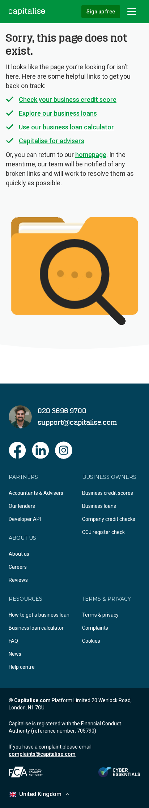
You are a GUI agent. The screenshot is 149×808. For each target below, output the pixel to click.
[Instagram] (63, 450)
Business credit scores (107, 493)
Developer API (25, 519)
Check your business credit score (67, 99)
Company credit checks (108, 519)
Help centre (22, 667)
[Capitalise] (27, 11)
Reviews (18, 580)
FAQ (13, 641)
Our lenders (22, 506)
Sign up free (100, 11)
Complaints (95, 628)
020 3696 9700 (62, 411)
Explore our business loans (58, 113)
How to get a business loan (39, 615)
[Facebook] (17, 450)
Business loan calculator (36, 628)
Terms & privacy (100, 615)
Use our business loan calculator (66, 127)
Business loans (99, 506)
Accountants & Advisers (36, 493)
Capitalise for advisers (51, 141)
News (15, 654)
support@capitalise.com (77, 422)
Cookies (91, 641)
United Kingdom (40, 794)
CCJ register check (103, 532)
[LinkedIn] (40, 450)
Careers (18, 567)
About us (19, 554)
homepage (90, 154)
